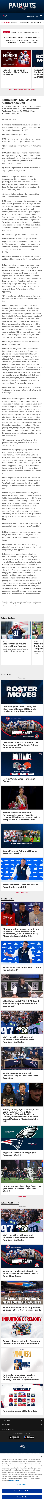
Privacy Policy (14, 1480)
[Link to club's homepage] (4, 15)
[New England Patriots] (22, 1447)
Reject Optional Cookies (22, 1491)
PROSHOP (31, 16)
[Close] (41, 1456)
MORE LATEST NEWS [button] (22, 893)
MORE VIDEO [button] (22, 1197)
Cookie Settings (22, 1485)
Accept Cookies (22, 1497)
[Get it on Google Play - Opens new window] (29, 1438)
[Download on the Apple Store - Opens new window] (14, 1437)
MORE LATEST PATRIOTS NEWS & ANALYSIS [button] (22, 90)
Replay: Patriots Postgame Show (22, 32)
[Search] (37, 16)
